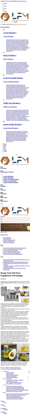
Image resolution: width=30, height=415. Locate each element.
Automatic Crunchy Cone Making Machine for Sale (17, 113)
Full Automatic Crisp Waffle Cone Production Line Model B (17, 112)
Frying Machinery (10, 33)
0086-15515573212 (7, 1)
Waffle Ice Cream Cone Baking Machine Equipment (17, 120)
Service (5, 6)
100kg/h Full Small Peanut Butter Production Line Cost (17, 67)
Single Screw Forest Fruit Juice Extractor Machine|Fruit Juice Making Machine (17, 89)
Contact (5, 11)
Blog (4, 146)
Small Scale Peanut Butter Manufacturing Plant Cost (16, 68)
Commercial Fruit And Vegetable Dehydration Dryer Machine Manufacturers (15, 97)
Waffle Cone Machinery (12, 103)
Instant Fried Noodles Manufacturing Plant (15, 136)
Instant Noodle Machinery (12, 124)
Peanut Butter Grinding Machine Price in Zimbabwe (14, 248)
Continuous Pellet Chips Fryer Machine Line (18, 48)
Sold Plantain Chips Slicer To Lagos (14, 391)
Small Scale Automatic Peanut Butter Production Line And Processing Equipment (16, 64)
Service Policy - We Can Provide (13, 383)
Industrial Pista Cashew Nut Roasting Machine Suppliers (15, 262)
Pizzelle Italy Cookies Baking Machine (18, 118)
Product (5, 3)
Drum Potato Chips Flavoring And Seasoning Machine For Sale (17, 43)
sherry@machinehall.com (20, 24)
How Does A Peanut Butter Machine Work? (13, 254)
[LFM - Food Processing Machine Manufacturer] (14, 20)
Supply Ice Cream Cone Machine (13, 367)
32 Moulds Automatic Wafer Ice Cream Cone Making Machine (17, 116)
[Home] (14, 164)
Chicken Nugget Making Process (10, 250)
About (4, 8)
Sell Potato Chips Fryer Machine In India (15, 388)
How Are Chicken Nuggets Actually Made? (13, 249)
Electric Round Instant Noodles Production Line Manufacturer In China (17, 134)
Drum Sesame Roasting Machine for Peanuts (17, 65)
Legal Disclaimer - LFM (11, 381)
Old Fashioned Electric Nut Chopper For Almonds (17, 71)
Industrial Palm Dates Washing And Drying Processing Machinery (15, 85)
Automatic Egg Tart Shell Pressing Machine (17, 114)
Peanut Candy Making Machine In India (15, 387)
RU (16, 154)
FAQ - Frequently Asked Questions (14, 382)
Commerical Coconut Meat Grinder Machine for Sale (16, 90)
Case (4, 147)
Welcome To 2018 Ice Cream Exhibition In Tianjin (17, 390)
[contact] (3, 216)
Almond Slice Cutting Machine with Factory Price (17, 70)
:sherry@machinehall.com (19, 1)
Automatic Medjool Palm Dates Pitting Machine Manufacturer (17, 92)
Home (4, 143)
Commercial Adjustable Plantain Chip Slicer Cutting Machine (17, 93)
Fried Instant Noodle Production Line (16, 137)
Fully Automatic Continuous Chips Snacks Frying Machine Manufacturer (17, 41)
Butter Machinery (9, 55)
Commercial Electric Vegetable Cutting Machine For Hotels (15, 87)
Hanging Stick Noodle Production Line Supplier (16, 131)
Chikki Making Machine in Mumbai (14, 386)
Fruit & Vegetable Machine (13, 78)
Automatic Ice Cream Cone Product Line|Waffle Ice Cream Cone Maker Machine (17, 111)
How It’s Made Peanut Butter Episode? (12, 251)
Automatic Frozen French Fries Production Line (16, 44)
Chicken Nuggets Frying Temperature (11, 253)
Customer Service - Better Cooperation (14, 380)
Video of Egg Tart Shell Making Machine (12, 369)
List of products (5, 27)
